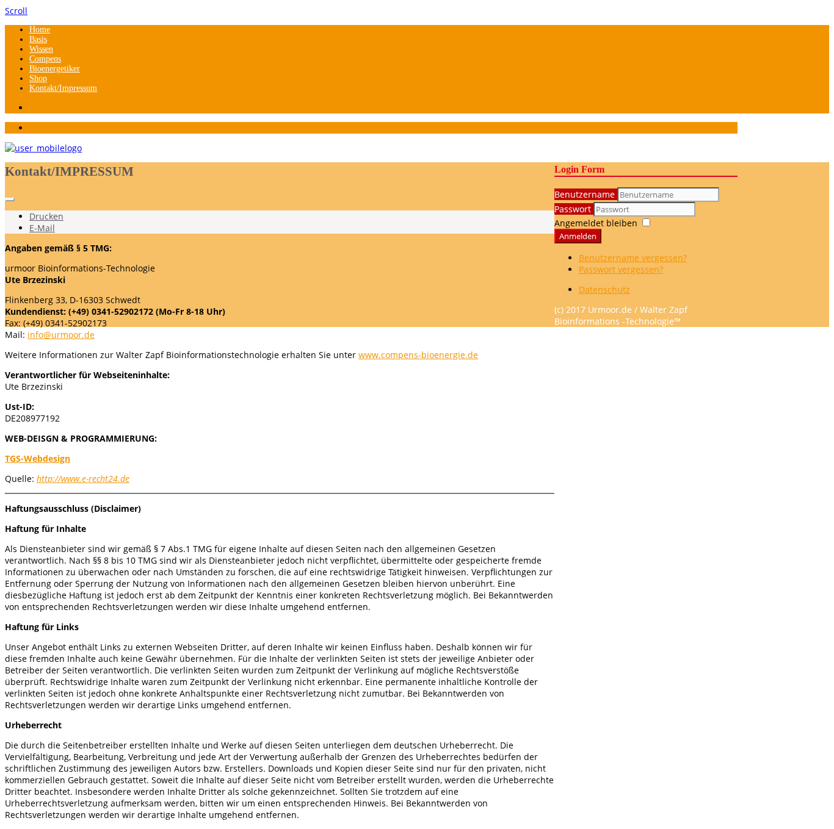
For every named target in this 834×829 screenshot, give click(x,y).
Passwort (573, 209)
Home (39, 29)
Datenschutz (604, 289)
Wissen (41, 49)
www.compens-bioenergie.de (418, 355)
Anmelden (577, 236)
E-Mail (42, 228)
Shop (38, 78)
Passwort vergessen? (621, 269)
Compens (45, 58)
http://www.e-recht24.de (83, 478)
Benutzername (584, 194)
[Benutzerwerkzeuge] (10, 199)
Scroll (16, 10)
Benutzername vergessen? (633, 258)
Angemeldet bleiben (595, 223)
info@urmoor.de (61, 334)
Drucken (46, 216)
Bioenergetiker (54, 68)
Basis (38, 39)
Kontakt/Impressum (63, 88)
